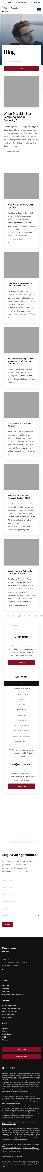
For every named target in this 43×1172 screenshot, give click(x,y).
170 (36, 616)
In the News (6, 1034)
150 (13, 616)
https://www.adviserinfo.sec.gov (12, 1148)
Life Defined (22, 720)
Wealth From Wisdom (21, 725)
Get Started (21, 786)
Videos (4, 1031)
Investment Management (11, 1008)
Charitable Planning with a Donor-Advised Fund (20, 284)
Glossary (5, 1040)
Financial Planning (21, 694)
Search (9, 2)
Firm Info (21, 699)
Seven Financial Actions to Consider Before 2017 (20, 572)
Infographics (21, 710)
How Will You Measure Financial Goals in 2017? (19, 496)
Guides (4, 1037)
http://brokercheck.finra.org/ (30, 1148)
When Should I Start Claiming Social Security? (18, 117)
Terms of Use (18, 1156)
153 (28, 616)
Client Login (37, 2)
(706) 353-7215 (22, 2)
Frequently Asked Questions (12, 994)
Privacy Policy (6, 1122)
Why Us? (5, 986)
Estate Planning (8, 1014)
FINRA (4, 1098)
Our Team (5, 991)
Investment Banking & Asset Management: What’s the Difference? (21, 361)
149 (8, 616)
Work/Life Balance (21, 741)
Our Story (5, 989)
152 (23, 616)
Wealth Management (21, 731)
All (21, 683)
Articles (5, 1028)
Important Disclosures (17, 1122)
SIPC (7, 1098)
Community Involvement (21, 689)
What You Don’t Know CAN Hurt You (20, 206)
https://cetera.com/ (21, 1139)
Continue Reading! (11, 151)
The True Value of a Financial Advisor (21, 424)
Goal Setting (21, 704)
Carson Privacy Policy (8, 1156)
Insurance (21, 715)
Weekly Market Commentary (21, 736)
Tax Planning (7, 1017)
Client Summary (21, 1056)
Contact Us (21, 662)
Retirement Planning (9, 1011)
